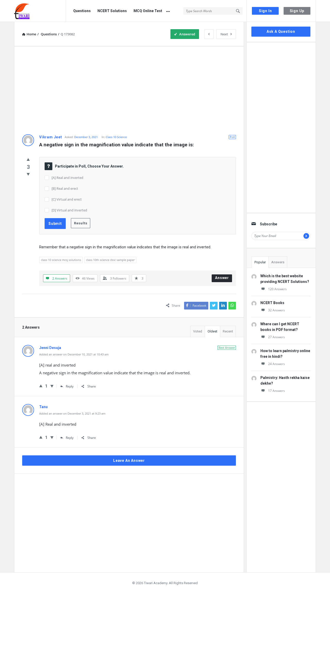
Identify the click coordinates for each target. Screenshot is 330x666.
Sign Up (297, 11)
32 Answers (276, 310)
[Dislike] (28, 174)
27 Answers (276, 337)
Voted (197, 331)
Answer (222, 278)
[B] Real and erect (65, 188)
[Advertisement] (129, 90)
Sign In (265, 11)
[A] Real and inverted (67, 177)
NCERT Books (272, 303)
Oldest (212, 331)
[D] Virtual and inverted (69, 210)
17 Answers (276, 390)
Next (224, 34)
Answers (277, 262)
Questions (82, 11)
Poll (232, 137)
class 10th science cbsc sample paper (110, 260)
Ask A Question (281, 31)
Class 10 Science (116, 137)
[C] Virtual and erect (67, 199)
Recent (228, 331)
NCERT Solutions (112, 11)
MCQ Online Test (148, 11)
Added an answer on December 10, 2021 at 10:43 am (74, 354)
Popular (260, 262)
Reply (69, 386)
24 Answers (276, 364)
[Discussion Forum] (40, 11)
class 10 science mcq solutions (61, 260)
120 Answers (277, 289)
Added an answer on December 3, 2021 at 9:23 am (72, 413)
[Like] (28, 159)
